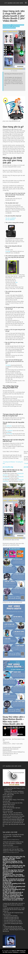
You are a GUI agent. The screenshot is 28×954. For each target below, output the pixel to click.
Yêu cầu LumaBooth (10, 218)
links (16, 282)
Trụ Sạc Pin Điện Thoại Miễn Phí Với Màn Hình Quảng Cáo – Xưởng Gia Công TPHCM (13, 836)
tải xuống (7, 251)
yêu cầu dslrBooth (10, 219)
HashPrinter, (9, 433)
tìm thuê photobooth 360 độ (9, 27)
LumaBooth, (9, 430)
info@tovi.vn (9, 796)
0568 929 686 (10, 794)
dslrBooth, (9, 426)
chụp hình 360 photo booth (18, 24)
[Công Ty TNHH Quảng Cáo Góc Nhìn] (14, 3)
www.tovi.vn (9, 798)
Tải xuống (7, 365)
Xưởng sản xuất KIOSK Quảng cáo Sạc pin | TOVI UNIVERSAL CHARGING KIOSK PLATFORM (13, 843)
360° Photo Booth (7, 26)
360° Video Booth (15, 26)
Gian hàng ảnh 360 (7, 24)
